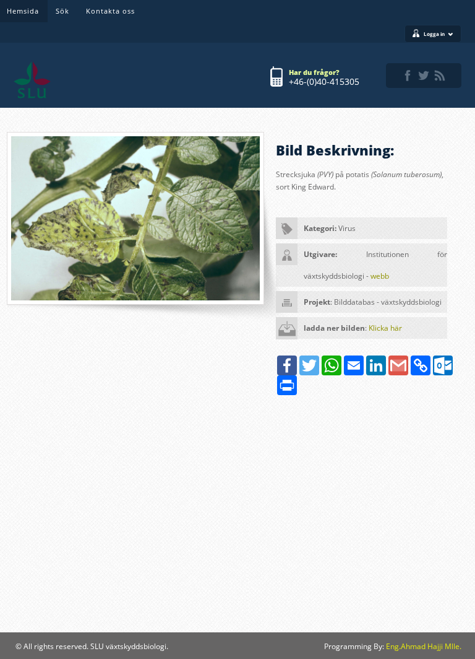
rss (439, 75)
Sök (62, 10)
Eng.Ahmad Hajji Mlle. (423, 646)
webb (379, 276)
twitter (423, 75)
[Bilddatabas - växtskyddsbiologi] (32, 79)
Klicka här (385, 328)
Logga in (434, 33)
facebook (407, 75)
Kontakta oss (110, 10)
